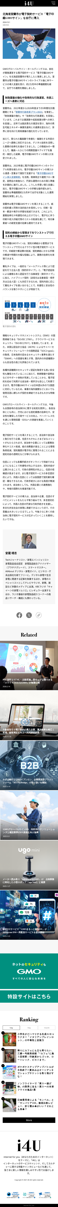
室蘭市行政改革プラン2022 (29, 112)
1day (11, 1028)
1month (47, 1028)
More (29, 1120)
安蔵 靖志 (6, 25)
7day (29, 1028)
